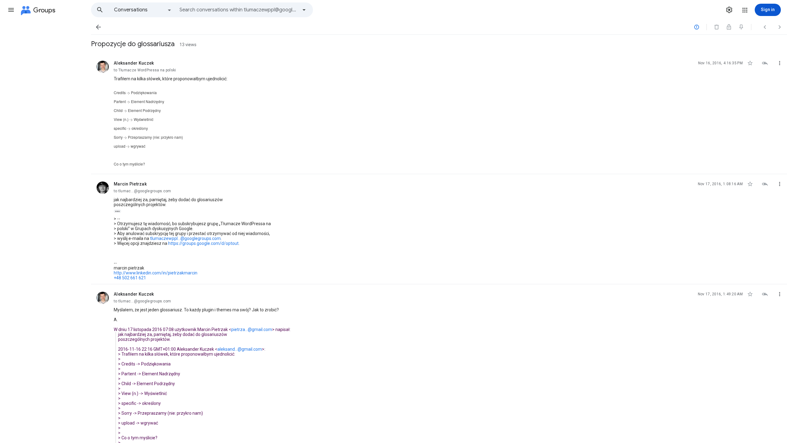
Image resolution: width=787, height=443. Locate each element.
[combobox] (238, 10)
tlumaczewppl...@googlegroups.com (185, 238)
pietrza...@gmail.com (251, 329)
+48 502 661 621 (130, 277)
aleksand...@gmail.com (239, 349)
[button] (11, 9)
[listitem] (439, 113)
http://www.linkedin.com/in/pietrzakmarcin (155, 272)
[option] (143, 10)
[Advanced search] (304, 10)
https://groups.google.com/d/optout (203, 243)
